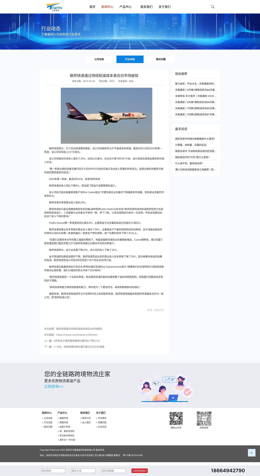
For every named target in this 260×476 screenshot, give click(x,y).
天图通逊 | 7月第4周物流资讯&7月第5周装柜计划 (196, 114)
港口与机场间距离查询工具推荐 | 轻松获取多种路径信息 (196, 169)
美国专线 (64, 418)
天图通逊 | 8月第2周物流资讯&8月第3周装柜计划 (196, 89)
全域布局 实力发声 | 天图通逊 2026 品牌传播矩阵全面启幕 (196, 95)
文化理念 (102, 418)
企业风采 (102, 426)
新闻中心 (47, 412)
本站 (131, 81)
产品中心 (62, 412)
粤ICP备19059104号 (133, 455)
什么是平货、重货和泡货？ (189, 163)
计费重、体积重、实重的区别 (190, 144)
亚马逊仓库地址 (67, 435)
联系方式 (86, 418)
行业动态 (130, 59)
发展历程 (102, 422)
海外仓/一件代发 (67, 439)
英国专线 (64, 422)
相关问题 (161, 59)
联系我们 (85, 412)
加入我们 (86, 422)
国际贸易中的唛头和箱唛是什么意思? (195, 138)
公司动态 (99, 59)
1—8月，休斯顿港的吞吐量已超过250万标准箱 (79, 346)
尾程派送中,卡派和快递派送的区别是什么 (196, 151)
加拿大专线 (65, 426)
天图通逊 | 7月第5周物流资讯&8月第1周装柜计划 (196, 108)
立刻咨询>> (53, 386)
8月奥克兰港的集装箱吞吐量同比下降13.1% (77, 340)
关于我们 (101, 412)
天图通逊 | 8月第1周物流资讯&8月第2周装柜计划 (196, 102)
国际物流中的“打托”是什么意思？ (193, 157)
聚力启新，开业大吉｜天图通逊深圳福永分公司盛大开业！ (196, 83)
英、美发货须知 (67, 431)
